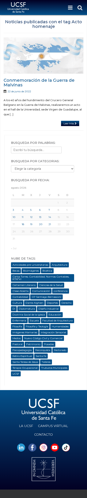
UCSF (15, 373)
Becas (15, 270)
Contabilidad (20, 296)
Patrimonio (33, 344)
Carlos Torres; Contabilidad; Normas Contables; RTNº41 (40, 278)
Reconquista (42, 350)
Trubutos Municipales (54, 367)
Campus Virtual (53, 426)
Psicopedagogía (22, 350)
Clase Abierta (20, 291)
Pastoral (17, 344)
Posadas (49, 344)
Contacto (43, 435)
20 (40, 224)
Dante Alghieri (34, 302)
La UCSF (26, 426)
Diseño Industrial (48, 308)
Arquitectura (59, 264)
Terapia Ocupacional (25, 367)
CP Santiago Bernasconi (46, 296)
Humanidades (60, 326)
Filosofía (17, 326)
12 (31, 217)
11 (22, 217)
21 (50, 224)
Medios (16, 338)
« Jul (13, 248)
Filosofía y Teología (37, 326)
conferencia (61, 291)
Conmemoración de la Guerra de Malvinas (39, 82)
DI (13, 308)
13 (40, 217)
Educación (55, 314)
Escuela (34, 320)
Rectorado (60, 350)
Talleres (46, 361)
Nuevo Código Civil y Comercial (43, 338)
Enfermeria (19, 320)
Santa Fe (41, 356)
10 (14, 217)
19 (31, 224)
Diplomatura (27, 308)
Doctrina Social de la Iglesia (28, 314)
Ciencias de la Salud (51, 285)
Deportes (52, 302)
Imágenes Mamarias (24, 332)
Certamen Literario (24, 285)
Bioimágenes (31, 270)
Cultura (17, 302)
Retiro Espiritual (22, 356)
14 (50, 217)
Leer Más (69, 123)
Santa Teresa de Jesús (25, 361)
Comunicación (41, 291)
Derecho (66, 302)
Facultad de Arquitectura (57, 320)
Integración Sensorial (53, 332)
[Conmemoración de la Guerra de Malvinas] (43, 55)
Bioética (47, 270)
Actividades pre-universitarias (30, 264)
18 (23, 224)
